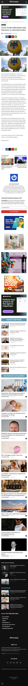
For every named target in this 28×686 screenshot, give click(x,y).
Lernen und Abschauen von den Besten (18, 579)
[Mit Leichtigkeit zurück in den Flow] (5, 347)
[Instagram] (11, 662)
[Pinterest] (12, 36)
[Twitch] (17, 662)
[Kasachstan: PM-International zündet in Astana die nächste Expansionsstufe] (5, 325)
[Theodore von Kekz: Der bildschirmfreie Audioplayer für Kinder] (5, 333)
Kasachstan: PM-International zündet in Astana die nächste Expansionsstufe (13, 394)
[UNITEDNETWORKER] (2, 33)
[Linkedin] (14, 662)
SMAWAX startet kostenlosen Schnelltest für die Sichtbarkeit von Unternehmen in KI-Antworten (17, 339)
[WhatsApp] (15, 36)
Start (2, 21)
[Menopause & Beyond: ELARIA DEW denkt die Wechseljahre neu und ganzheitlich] (5, 362)
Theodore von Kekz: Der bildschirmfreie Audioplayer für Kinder (13, 414)
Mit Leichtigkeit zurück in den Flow (17, 345)
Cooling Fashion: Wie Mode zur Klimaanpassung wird (10, 533)
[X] (9, 36)
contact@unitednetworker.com (12, 653)
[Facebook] (6, 36)
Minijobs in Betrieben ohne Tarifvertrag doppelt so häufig (7, 168)
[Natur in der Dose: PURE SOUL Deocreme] (5, 369)
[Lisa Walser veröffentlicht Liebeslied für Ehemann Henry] (5, 355)
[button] (2, 683)
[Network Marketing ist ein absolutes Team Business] (5, 567)
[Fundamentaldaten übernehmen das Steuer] (14, 544)
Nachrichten (6, 21)
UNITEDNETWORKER (8, 33)
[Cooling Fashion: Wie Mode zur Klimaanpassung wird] (14, 524)
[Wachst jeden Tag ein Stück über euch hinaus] (5, 574)
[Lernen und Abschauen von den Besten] (5, 581)
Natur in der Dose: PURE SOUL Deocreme (18, 367)
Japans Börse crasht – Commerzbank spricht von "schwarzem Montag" (21, 166)
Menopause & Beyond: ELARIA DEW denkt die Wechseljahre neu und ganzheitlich (17, 361)
